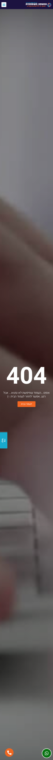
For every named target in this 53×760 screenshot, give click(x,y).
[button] (3, 4)
